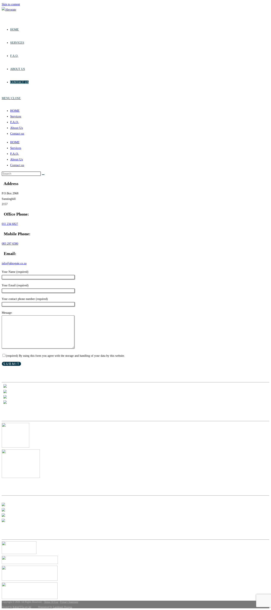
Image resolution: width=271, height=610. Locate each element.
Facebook (13, 402)
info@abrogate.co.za (14, 263)
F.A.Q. (14, 122)
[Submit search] (43, 174)
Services (15, 116)
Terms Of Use (51, 601)
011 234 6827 (10, 224)
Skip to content (11, 4)
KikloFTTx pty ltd (22, 607)
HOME (14, 110)
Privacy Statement (69, 601)
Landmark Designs (62, 607)
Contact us (17, 133)
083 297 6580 (10, 243)
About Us (16, 128)
